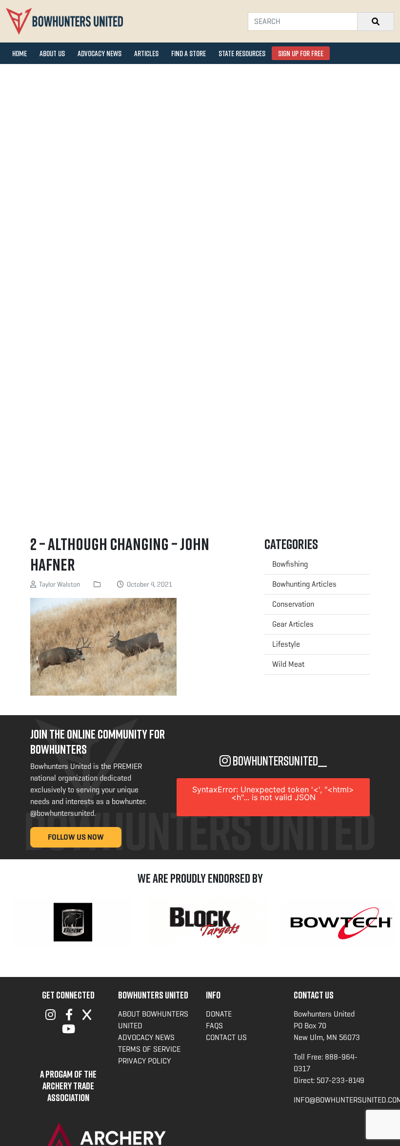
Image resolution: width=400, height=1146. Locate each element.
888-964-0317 (326, 1063)
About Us (52, 53)
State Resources (242, 53)
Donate (219, 1014)
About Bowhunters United (153, 1020)
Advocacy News (99, 53)
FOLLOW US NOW (76, 837)
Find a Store (188, 53)
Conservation (293, 604)
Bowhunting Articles (304, 584)
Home (19, 53)
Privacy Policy (144, 1061)
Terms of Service (149, 1049)
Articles (146, 53)
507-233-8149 (340, 1080)
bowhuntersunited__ (279, 760)
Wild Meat (288, 664)
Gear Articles (293, 624)
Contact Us (226, 1037)
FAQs (214, 1025)
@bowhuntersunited (62, 813)
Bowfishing (290, 564)
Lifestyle (286, 644)
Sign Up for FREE (300, 53)
